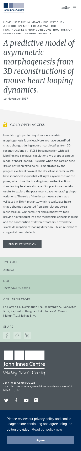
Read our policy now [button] (47, 429)
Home (7, 22)
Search (66, 7)
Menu (74, 7)
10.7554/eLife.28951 (16, 288)
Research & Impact (28, 22)
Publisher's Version (22, 244)
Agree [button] (40, 440)
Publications (53, 22)
